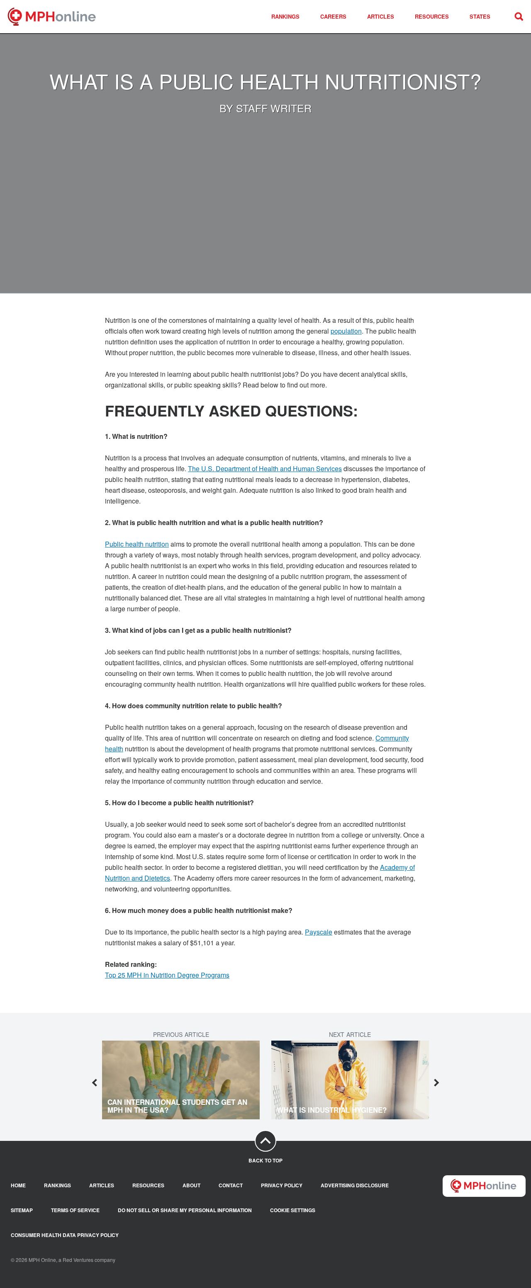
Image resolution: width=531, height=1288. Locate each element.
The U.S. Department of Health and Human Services (265, 468)
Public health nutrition (137, 544)
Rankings (285, 16)
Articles (380, 16)
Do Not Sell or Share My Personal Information (185, 1210)
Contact (231, 1185)
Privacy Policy (281, 1185)
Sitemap (22, 1210)
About (191, 1185)
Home (18, 1185)
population (346, 331)
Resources (432, 16)
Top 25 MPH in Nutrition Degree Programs (167, 975)
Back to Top (265, 1160)
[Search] (518, 16)
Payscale (318, 932)
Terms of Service (75, 1210)
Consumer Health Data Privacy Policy (65, 1235)
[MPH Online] (57, 16)
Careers (333, 16)
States (480, 16)
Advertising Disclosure (355, 1185)
